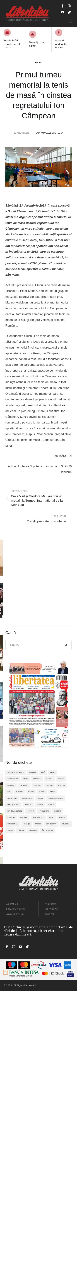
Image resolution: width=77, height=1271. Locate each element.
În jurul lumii (47, 830)
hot (9, 792)
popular (31, 811)
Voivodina (65, 824)
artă (43, 772)
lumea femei (12, 798)
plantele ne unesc (15, 811)
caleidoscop (13, 779)
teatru (62, 817)
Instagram (51, 908)
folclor (61, 785)
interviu (19, 792)
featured (37, 785)
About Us (12, 903)
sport (51, 817)
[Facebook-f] (62, 6)
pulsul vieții (44, 811)
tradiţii (27, 824)
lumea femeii (27, 798)
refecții (57, 811)
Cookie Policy (15, 914)
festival (50, 785)
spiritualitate (38, 817)
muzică (40, 798)
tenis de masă (13, 824)
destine (61, 779)
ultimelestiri (51, 824)
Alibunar (32, 772)
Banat (52, 772)
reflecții (11, 817)
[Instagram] (69, 6)
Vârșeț (21, 830)
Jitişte (52, 792)
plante (51, 804)
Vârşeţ (10, 830)
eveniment (24, 785)
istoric (31, 792)
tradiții (38, 824)
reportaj (23, 817)
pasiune (40, 804)
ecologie (11, 785)
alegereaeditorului (15, 772)
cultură (49, 779)
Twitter (50, 914)
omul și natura (13, 804)
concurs (36, 779)
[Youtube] (62, 12)
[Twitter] (69, 12)
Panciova (28, 804)
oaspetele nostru (56, 798)
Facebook (51, 903)
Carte (25, 779)
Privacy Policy (15, 908)
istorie (42, 792)
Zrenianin (33, 830)
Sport (38, 63)
